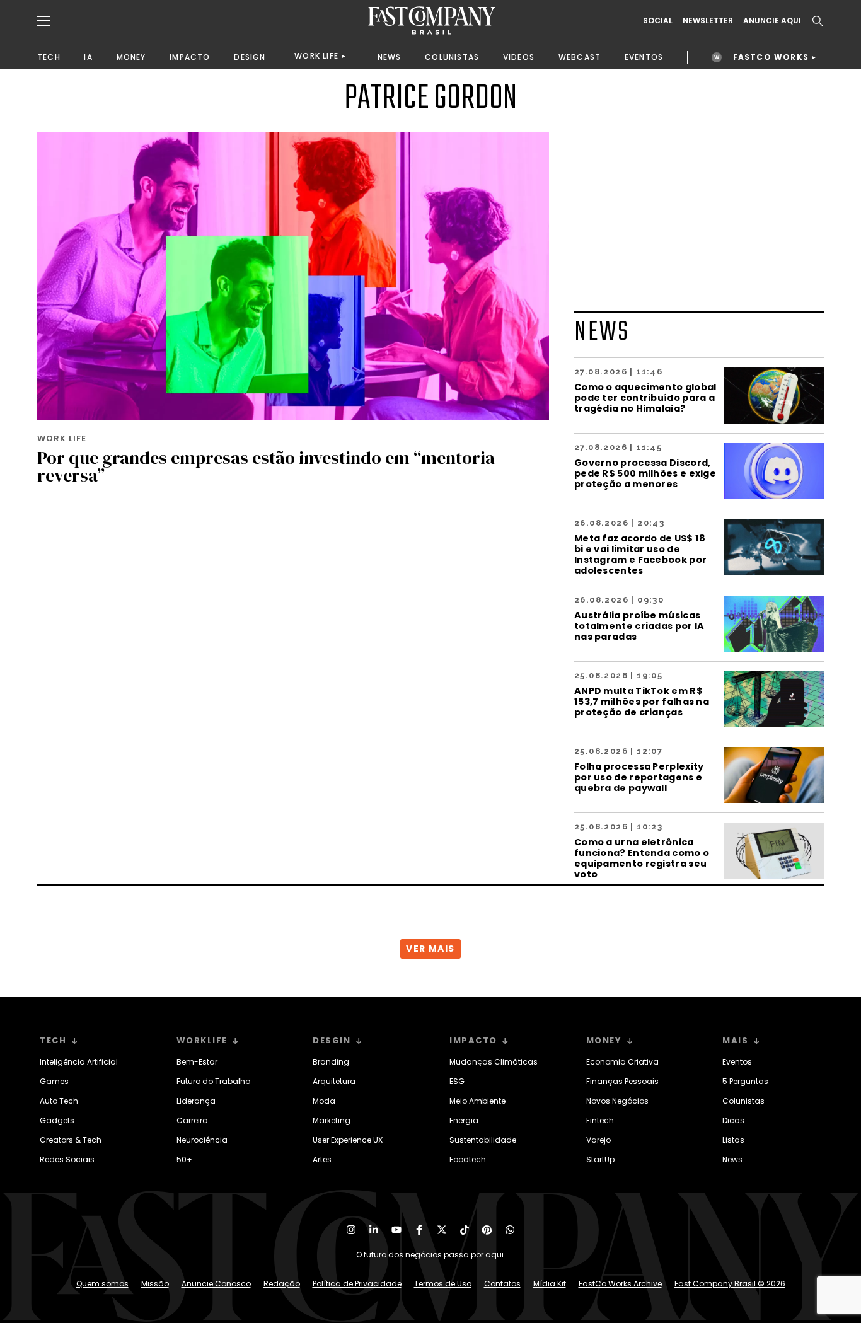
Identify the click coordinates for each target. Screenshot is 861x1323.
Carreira (192, 1120)
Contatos (502, 1283)
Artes (322, 1159)
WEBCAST (579, 57)
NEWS (390, 57)
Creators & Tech (70, 1140)
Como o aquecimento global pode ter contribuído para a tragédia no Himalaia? (645, 397)
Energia (463, 1120)
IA (88, 57)
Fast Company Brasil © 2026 (729, 1283)
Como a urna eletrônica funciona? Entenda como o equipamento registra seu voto (641, 858)
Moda (324, 1101)
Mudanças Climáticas (493, 1061)
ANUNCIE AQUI (772, 21)
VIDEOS (519, 57)
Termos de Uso (442, 1283)
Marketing (331, 1120)
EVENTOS (644, 57)
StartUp (600, 1159)
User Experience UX (348, 1140)
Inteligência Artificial (79, 1061)
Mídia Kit (549, 1283)
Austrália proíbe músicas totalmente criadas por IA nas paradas (639, 625)
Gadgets (57, 1120)
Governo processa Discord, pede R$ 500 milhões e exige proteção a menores (645, 473)
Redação (281, 1283)
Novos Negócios (617, 1101)
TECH (49, 57)
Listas (733, 1140)
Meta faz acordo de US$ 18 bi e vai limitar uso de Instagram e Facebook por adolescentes (640, 554)
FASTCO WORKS (771, 57)
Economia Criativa (622, 1061)
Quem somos (102, 1283)
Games (54, 1081)
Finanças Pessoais (622, 1081)
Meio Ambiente (477, 1101)
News (732, 1159)
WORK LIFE (316, 55)
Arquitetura (334, 1081)
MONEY (131, 57)
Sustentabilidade (482, 1140)
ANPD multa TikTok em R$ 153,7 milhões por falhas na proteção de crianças (641, 701)
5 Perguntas (745, 1081)
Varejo (598, 1140)
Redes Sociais (67, 1159)
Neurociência (202, 1140)
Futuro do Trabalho (213, 1081)
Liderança (196, 1101)
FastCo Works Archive (620, 1283)
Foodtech (467, 1159)
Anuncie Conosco (216, 1283)
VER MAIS (430, 948)
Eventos (737, 1061)
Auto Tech (59, 1101)
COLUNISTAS (452, 57)
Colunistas (743, 1101)
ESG (457, 1081)
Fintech (600, 1120)
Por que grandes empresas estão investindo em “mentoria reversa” (266, 466)
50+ (184, 1159)
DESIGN (249, 57)
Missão (155, 1283)
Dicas (733, 1120)
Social (658, 21)
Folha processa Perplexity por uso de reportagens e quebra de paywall (639, 777)
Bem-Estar (196, 1061)
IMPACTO (190, 57)
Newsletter (708, 21)
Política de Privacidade (357, 1283)
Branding (331, 1061)
